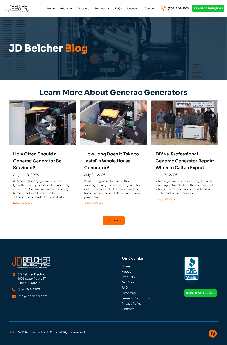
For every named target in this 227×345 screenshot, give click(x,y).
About (64, 8)
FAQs (118, 8)
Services (100, 8)
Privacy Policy (132, 303)
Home (51, 8)
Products (83, 8)
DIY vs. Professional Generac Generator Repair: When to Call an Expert (185, 160)
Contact (150, 8)
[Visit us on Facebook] (213, 334)
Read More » (22, 203)
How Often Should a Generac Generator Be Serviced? (37, 160)
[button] (114, 220)
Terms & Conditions (136, 298)
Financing (133, 8)
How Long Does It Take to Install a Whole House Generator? (111, 160)
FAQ (125, 288)
